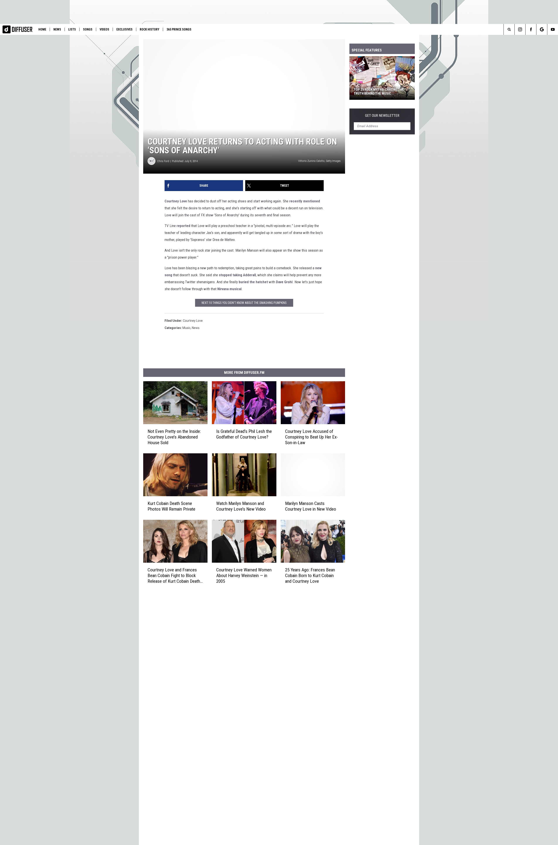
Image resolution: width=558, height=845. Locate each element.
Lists (72, 29)
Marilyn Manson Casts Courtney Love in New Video (310, 506)
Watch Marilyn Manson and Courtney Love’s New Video (241, 506)
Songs (87, 29)
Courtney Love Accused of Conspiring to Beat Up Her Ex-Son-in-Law (311, 437)
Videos (104, 29)
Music (186, 328)
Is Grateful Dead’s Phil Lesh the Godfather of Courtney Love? (244, 434)
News (57, 29)
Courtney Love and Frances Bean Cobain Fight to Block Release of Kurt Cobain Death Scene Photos (174, 575)
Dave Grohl (284, 282)
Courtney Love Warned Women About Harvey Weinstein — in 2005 (244, 575)
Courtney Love (176, 201)
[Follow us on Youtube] (552, 29)
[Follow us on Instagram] (520, 29)
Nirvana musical (229, 289)
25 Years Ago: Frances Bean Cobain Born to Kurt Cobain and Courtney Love (310, 575)
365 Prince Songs (179, 29)
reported (183, 226)
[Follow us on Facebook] (531, 29)
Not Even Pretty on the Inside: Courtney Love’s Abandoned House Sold (174, 437)
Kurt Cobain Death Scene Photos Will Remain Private (171, 506)
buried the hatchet (253, 282)
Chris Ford (163, 161)
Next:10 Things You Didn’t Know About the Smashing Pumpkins (244, 303)
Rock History (149, 29)
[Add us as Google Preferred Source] (541, 29)
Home (42, 29)
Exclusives (124, 29)
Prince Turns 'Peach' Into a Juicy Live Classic (388, 91)
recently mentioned (304, 201)
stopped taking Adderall (237, 275)
